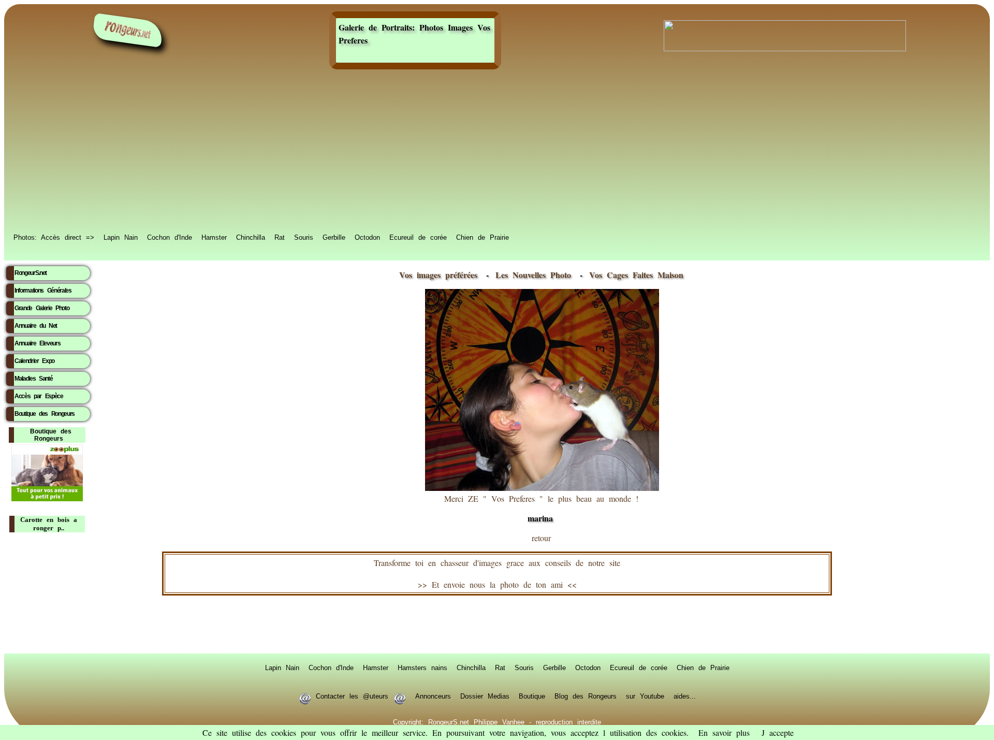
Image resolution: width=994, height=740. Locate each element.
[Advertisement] (497, 151)
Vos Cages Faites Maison (633, 275)
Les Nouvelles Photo (535, 275)
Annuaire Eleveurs (37, 343)
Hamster (214, 237)
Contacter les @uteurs (352, 695)
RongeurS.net (30, 273)
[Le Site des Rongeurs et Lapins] (128, 30)
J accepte (778, 732)
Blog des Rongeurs (585, 695)
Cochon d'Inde (169, 237)
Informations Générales (42, 290)
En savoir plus (724, 732)
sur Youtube (645, 695)
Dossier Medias (484, 695)
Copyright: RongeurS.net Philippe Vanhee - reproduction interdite (497, 721)
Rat (279, 237)
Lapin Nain (121, 237)
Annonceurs (433, 695)
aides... (685, 695)
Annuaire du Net (35, 325)
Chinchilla (250, 237)
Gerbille (334, 237)
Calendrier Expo (34, 361)
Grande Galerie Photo (41, 308)
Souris (303, 237)
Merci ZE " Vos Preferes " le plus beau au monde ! (541, 508)
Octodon (367, 237)
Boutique (532, 695)
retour (541, 537)
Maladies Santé (33, 378)
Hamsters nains (422, 667)
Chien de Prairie (482, 237)
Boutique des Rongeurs (44, 413)
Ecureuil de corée (418, 237)
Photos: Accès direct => (53, 237)
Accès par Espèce (38, 396)
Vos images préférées (438, 275)
